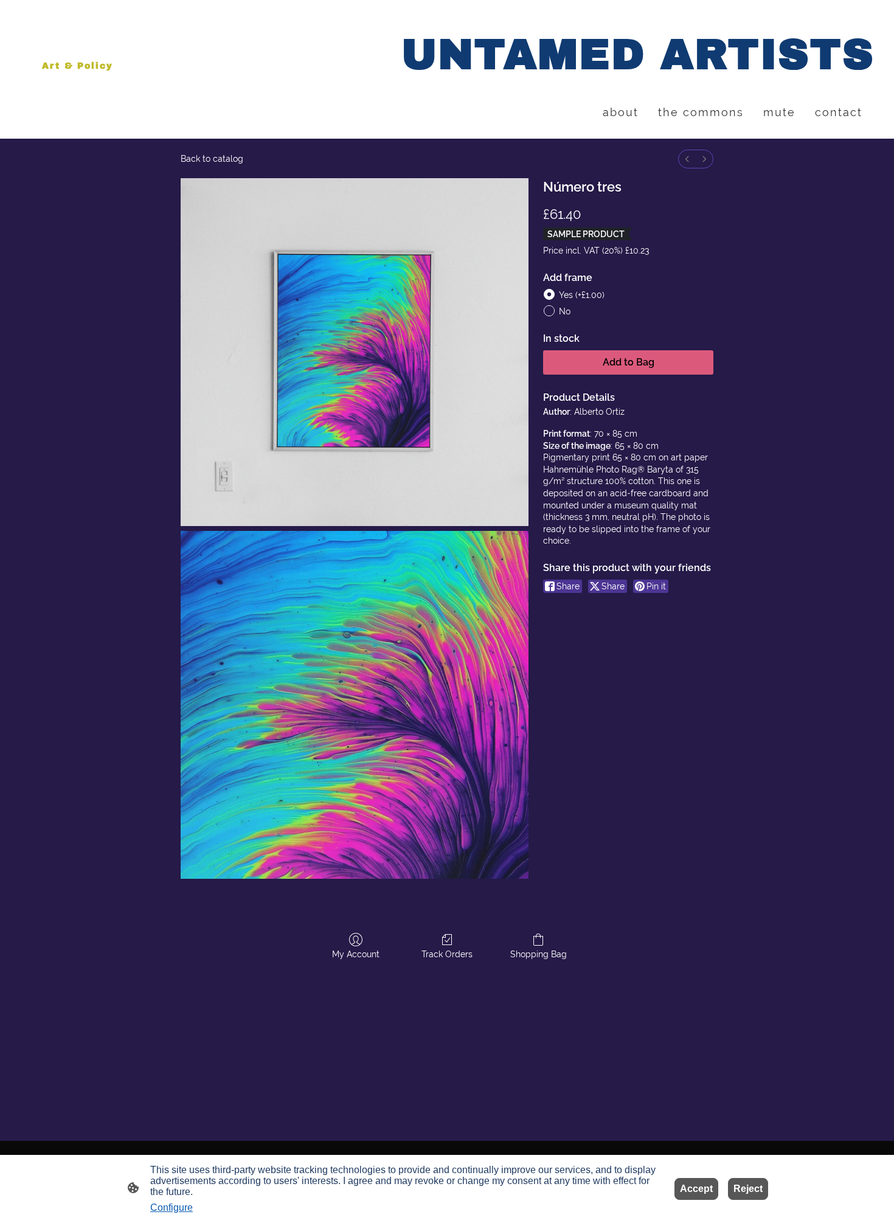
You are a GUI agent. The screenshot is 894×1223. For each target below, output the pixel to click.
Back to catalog (212, 159)
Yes (582, 295)
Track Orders (447, 954)
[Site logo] (82, 87)
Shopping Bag (538, 954)
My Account (355, 954)
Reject (748, 1188)
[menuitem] (687, 159)
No (564, 311)
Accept (696, 1188)
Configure (171, 1207)
